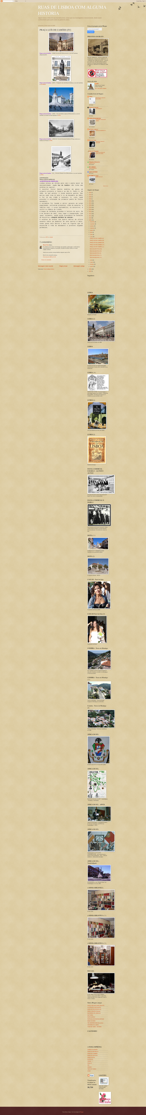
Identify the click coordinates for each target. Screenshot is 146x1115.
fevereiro (92, 264)
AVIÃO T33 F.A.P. (99, 176)
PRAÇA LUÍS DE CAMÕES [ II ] (97, 244)
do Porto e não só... (93, 129)
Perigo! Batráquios (93, 168)
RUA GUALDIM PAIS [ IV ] (96, 257)
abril (91, 260)
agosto (91, 230)
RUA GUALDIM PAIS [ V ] (95, 255)
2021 (90, 194)
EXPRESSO (90, 1059)
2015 (90, 207)
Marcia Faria (46, 245)
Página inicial (63, 266)
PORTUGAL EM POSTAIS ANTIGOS (95, 1019)
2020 (90, 196)
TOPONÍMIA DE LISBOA (93, 1024)
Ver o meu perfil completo (100, 88)
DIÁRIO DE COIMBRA (92, 1053)
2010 (90, 217)
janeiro (91, 266)
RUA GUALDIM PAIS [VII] (95, 251)
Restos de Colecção (93, 107)
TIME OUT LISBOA (91, 1069)
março (91, 262)
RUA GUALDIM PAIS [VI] (95, 253)
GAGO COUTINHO (93, 172)
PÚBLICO (89, 1063)
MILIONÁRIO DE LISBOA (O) (94, 1013)
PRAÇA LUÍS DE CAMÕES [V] (97, 238)
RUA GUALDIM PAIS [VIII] (96, 249)
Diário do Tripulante (93, 151)
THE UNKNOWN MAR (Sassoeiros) (95, 1023)
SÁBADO (89, 1067)
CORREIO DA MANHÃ (92, 1049)
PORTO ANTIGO (91, 1017)
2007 (90, 271)
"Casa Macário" (99, 108)
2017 (90, 203)
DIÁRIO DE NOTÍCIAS (92, 1055)
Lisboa (90, 96)
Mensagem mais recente (45, 266)
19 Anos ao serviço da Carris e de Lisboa (100, 153)
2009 (90, 220)
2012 (90, 213)
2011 (90, 215)
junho (91, 234)
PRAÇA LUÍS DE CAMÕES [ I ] (97, 246)
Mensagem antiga (79, 266)
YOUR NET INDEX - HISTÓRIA (94, 1026)
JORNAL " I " (90, 1061)
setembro (92, 228)
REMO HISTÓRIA (91, 1021)
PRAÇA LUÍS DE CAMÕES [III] (97, 242)
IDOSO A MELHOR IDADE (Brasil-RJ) (95, 1005)
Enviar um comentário (46, 259)
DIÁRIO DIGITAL (91, 1057)
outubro (92, 226)
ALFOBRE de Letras (93, 175)
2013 (90, 211)
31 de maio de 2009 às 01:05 (49, 257)
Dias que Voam (92, 140)
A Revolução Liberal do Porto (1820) (100, 98)
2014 (90, 209)
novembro (92, 224)
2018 (90, 201)
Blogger (81, 1112)
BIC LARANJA (92, 167)
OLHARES (43, 84)
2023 (90, 192)
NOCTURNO (90, 1015)
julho (91, 232)
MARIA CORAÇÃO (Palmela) (93, 1011)
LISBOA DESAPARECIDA (95, 118)
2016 (90, 205)
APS (98, 83)
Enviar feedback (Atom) (49, 269)
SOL (88, 1065)
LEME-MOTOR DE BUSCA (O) (94, 1009)
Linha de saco (92, 163)
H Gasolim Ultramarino (94, 162)
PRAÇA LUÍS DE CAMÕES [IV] (97, 240)
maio (91, 236)
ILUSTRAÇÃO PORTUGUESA (94, 1007)
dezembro (92, 221)
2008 (90, 269)
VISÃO (89, 1071)
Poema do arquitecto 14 (101, 130)
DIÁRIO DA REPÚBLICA (92, 1051)
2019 (90, 198)
